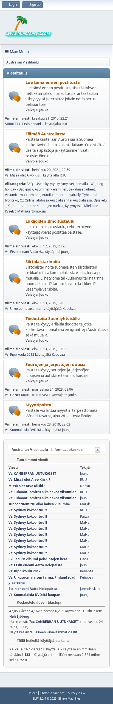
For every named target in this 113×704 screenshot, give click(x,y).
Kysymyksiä (74, 205)
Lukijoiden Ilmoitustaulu (50, 221)
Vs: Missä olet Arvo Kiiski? (29, 479)
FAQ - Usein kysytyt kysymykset (50, 183)
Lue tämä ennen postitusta (53, 82)
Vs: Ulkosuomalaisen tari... (25, 308)
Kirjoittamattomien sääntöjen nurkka (35, 205)
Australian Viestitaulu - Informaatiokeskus (47, 450)
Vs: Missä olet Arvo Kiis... (23, 175)
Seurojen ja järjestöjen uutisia (56, 364)
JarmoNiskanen (91, 588)
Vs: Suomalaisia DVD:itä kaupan (34, 594)
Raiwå (84, 516)
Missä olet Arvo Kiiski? (27, 486)
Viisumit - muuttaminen (22, 194)
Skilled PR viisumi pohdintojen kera (38, 559)
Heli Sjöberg (19, 616)
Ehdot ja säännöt (52, 693)
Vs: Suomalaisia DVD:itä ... (24, 429)
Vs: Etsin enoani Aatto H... (24, 251)
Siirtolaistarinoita (43, 261)
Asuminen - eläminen (51, 189)
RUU (65, 124)
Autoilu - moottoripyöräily (61, 194)
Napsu (85, 486)
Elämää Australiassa (46, 133)
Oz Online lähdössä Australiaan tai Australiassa (56, 200)
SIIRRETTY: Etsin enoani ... (24, 124)
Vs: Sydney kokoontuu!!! (28, 510)
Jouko (43, 109)
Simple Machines (69, 698)
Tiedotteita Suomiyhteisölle (53, 318)
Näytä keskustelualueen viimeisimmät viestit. (43, 632)
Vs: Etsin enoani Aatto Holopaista (35, 565)
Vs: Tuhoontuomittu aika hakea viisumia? (42, 492)
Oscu (84, 559)
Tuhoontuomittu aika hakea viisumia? (39, 504)
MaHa (84, 522)
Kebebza (69, 308)
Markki (85, 504)
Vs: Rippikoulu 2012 (19, 354)
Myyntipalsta (38, 404)
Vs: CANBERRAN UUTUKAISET (28, 395)
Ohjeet (32, 693)
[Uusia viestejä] (15, 96)
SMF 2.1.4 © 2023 (44, 698)
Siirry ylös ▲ (77, 693)
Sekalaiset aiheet (82, 189)
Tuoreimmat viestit (32, 460)
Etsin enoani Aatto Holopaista (33, 588)
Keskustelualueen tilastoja (38, 602)
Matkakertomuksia (31, 211)
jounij (65, 251)
